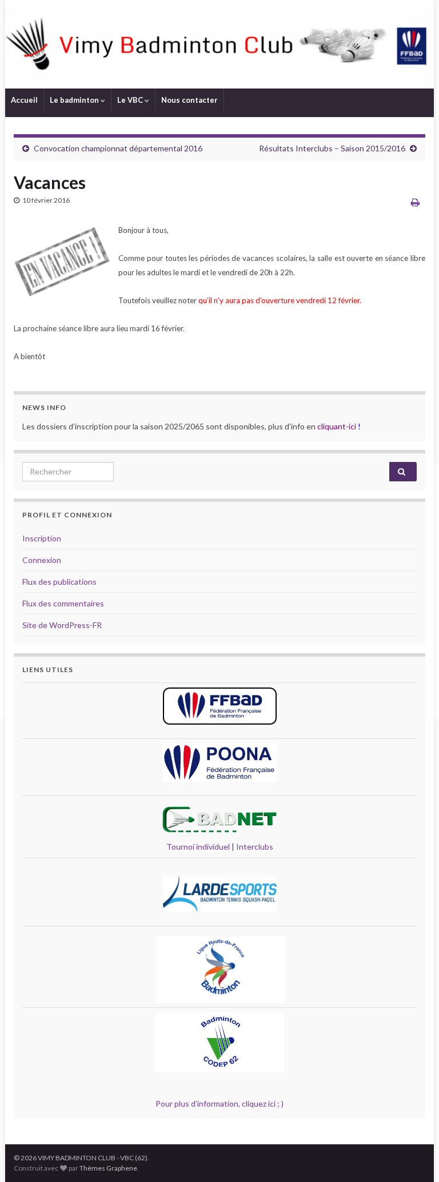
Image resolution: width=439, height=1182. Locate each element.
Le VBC (131, 99)
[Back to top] (413, 1156)
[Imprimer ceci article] (415, 201)
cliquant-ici (336, 426)
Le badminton (75, 99)
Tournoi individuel (198, 846)
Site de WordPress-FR (62, 625)
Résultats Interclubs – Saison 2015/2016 (332, 148)
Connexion (41, 560)
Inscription (41, 538)
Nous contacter (189, 99)
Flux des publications (59, 581)
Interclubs (254, 846)
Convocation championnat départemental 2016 (118, 148)
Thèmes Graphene (108, 1168)
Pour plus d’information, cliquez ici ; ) (219, 1103)
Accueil (24, 99)
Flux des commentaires (63, 603)
